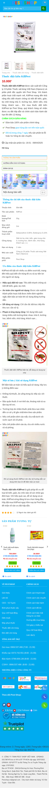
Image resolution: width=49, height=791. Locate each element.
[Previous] (6, 37)
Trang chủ (6, 73)
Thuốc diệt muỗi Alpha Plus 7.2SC (11, 548)
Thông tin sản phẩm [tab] (11, 158)
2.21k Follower (23, 710)
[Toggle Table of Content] (41, 192)
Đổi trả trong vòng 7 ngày (17, 133)
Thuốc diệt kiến (37, 73)
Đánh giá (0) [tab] (8, 168)
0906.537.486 (16, 647)
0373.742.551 (17, 653)
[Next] (43, 37)
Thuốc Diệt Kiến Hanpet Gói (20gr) (35, 548)
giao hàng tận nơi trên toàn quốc (29, 128)
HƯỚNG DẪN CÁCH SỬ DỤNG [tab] (14, 163)
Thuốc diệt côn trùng (20, 73)
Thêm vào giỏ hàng (12, 570)
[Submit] (43, 9)
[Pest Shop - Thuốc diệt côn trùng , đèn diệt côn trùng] (24, 3)
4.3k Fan (8, 710)
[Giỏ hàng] (45, 3)
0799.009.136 (18, 659)
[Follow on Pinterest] (9, 705)
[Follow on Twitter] (4, 705)
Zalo (35, 710)
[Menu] (4, 3)
